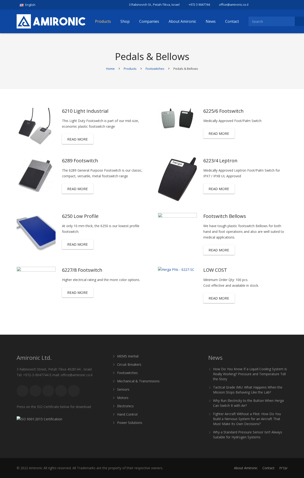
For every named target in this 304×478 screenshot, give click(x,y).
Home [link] (110, 68)
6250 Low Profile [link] (80, 216)
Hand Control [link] (127, 414)
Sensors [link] (123, 389)
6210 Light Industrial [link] (85, 111)
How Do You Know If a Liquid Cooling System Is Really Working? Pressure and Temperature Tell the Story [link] (250, 374)
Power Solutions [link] (129, 422)
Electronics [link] (125, 406)
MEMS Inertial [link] (127, 356)
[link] (29, 5)
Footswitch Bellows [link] (224, 216)
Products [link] (130, 68)
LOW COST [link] (215, 270)
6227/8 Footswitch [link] (82, 270)
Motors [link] (122, 397)
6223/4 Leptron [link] (220, 160)
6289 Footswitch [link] (80, 160)
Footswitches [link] (155, 68)
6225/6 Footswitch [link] (223, 111)
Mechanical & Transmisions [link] (138, 381)
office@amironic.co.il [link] (233, 4)
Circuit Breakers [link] (129, 364)
